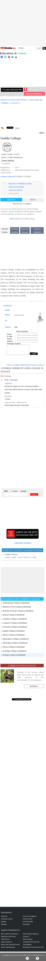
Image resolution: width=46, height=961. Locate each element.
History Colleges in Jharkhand (13, 635)
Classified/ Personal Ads (31, 942)
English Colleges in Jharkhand (13, 631)
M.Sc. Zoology (6, 376)
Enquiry (3, 921)
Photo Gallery (27, 939)
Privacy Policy (27, 919)
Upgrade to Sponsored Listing (20, 184)
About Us (4, 916)
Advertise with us (7, 919)
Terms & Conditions (29, 916)
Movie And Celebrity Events (10, 944)
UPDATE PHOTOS (15, 219)
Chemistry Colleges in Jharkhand (15, 619)
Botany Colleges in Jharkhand (13, 615)
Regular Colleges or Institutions (14, 100)
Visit (16, 327)
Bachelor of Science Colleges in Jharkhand (18, 611)
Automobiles (27, 944)
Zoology (14, 103)
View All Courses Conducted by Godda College (24, 365)
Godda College (11, 554)
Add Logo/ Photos (15, 190)
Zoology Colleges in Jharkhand (14, 655)
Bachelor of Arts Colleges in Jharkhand (17, 607)
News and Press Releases (9, 934)
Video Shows (5, 939)
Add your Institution (34, 94)
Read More (34, 686)
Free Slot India (28, 921)
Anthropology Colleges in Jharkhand (16, 603)
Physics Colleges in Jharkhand (13, 647)
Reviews (7, 163)
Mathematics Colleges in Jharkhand (15, 639)
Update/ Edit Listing (16, 187)
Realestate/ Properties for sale (33, 947)
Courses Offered (6, 177)
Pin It (17, 128)
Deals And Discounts (8, 947)
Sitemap (4, 924)
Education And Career (8, 936)
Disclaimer (26, 924)
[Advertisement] (23, 23)
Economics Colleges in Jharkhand (15, 627)
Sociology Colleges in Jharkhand (14, 651)
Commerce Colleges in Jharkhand (15, 623)
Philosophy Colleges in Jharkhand (15, 643)
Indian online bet (6, 942)
